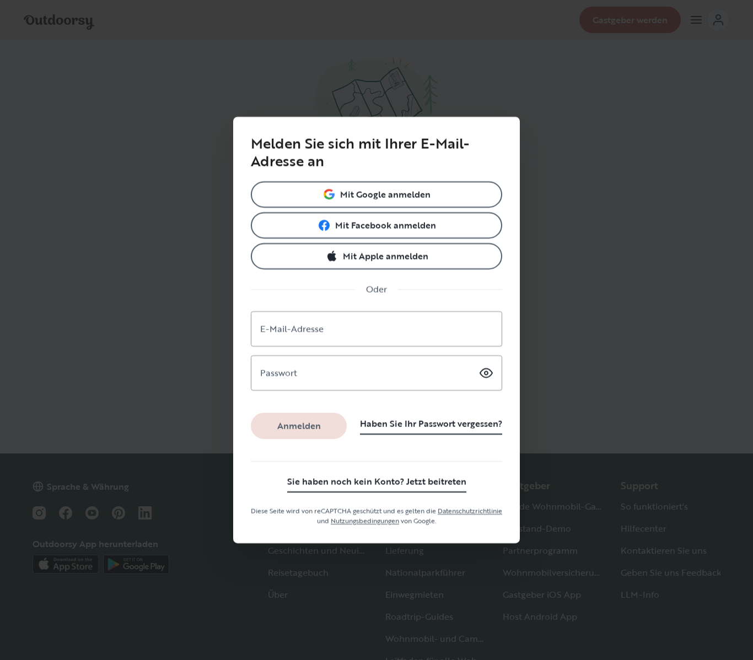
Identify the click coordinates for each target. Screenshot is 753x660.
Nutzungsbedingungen (365, 521)
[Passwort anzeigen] (486, 373)
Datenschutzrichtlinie (470, 511)
